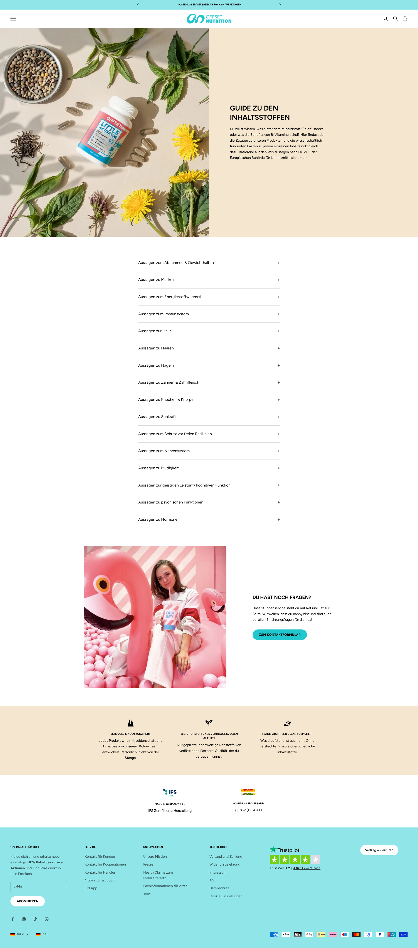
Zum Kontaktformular (280, 635)
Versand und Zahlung (225, 856)
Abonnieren (28, 901)
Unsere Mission (155, 856)
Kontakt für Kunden (100, 856)
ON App (91, 888)
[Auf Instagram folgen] (24, 919)
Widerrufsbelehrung (224, 864)
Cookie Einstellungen (226, 896)
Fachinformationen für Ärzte (165, 886)
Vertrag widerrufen (379, 850)
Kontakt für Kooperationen (105, 864)
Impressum (217, 872)
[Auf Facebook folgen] (12, 919)
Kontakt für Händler (100, 872)
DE (44, 934)
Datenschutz (219, 888)
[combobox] (43, 935)
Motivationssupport (100, 880)
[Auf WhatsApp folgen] (46, 919)
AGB (213, 880)
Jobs (146, 894)
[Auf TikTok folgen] (35, 919)
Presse (148, 864)
